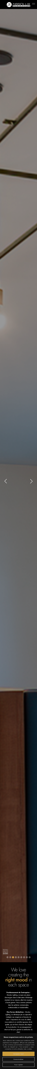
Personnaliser (18, 1059)
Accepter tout (18, 1054)
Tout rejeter (18, 1064)
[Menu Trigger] (33, 4)
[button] (31, 481)
